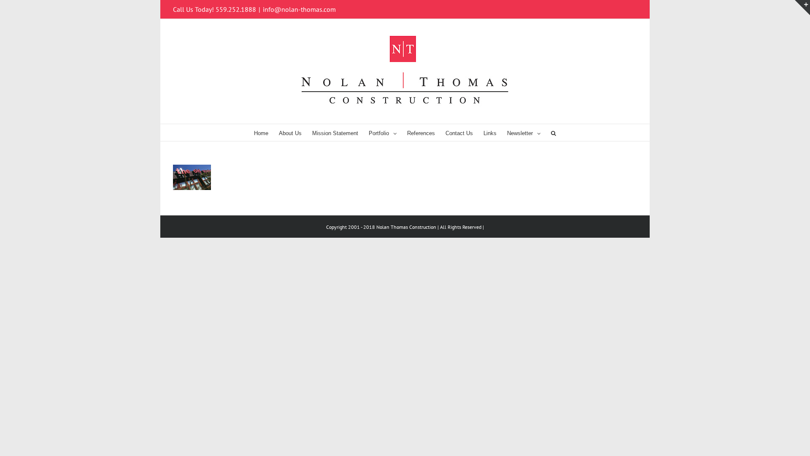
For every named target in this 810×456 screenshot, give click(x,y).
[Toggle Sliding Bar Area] (802, 7)
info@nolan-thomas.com (299, 9)
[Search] (553, 132)
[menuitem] (266, 132)
